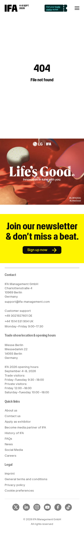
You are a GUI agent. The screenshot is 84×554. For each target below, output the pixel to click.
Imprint (10, 473)
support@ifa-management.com (27, 301)
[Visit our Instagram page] (36, 509)
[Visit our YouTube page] (47, 509)
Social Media (14, 450)
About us (11, 410)
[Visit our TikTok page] (68, 509)
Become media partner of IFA (25, 427)
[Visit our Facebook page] (57, 509)
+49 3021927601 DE (18, 315)
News (9, 444)
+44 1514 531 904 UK (19, 321)
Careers (10, 455)
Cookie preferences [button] (19, 490)
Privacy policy (15, 485)
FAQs (8, 438)
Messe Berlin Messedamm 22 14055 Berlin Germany (16, 351)
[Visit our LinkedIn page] (26, 509)
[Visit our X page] (15, 509)
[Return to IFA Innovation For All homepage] (17, 10)
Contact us (13, 416)
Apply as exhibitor (18, 421)
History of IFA (14, 433)
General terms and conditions (26, 479)
